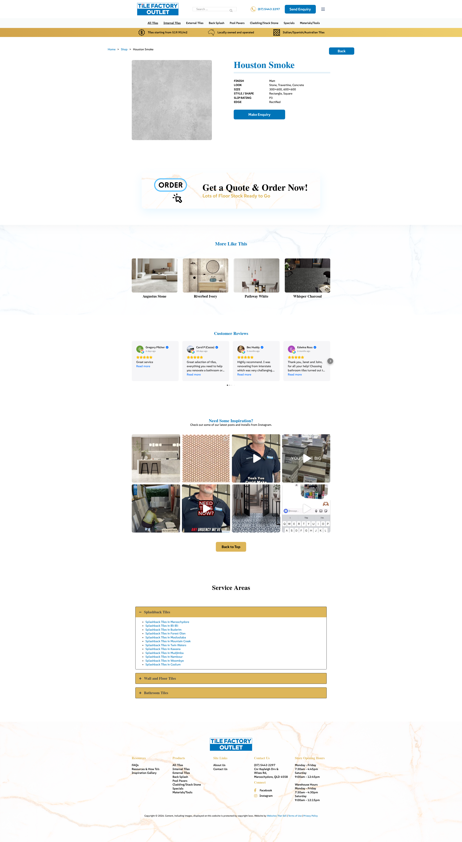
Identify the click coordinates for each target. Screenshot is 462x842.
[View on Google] (139, 349)
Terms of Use (295, 815)
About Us (219, 765)
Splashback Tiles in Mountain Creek (168, 641)
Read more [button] (143, 366)
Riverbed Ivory (205, 296)
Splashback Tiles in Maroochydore (167, 622)
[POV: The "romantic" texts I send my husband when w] (306, 508)
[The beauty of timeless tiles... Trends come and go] (156, 458)
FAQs (135, 765)
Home (112, 49)
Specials (289, 23)
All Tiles (153, 23)
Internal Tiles (172, 23)
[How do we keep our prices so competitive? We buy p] (306, 458)
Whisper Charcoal (307, 296)
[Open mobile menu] (323, 9)
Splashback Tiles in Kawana (162, 649)
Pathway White (256, 296)
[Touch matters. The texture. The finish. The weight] (206, 458)
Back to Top (231, 546)
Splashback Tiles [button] (157, 612)
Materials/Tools (310, 23)
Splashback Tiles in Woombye (164, 660)
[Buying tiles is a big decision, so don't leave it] (256, 458)
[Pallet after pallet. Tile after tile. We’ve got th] (206, 508)
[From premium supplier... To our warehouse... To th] (256, 508)
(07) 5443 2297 (269, 9)
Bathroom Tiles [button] (156, 692)
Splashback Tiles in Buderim (163, 629)
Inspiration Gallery (144, 773)
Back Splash (216, 23)
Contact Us (220, 769)
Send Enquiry (300, 9)
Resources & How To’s (145, 769)
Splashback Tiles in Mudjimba (164, 653)
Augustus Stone (154, 296)
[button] (132, 361)
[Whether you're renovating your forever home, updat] (156, 508)
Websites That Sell (277, 815)
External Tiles (194, 23)
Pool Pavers (237, 23)
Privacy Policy (310, 815)
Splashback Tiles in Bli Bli (161, 625)
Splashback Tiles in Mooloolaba (165, 637)
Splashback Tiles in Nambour (164, 656)
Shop (124, 49)
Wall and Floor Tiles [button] (160, 678)
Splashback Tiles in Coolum (163, 664)
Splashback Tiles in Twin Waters (165, 645)
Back (342, 51)
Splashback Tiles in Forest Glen (165, 633)
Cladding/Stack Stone (264, 23)
